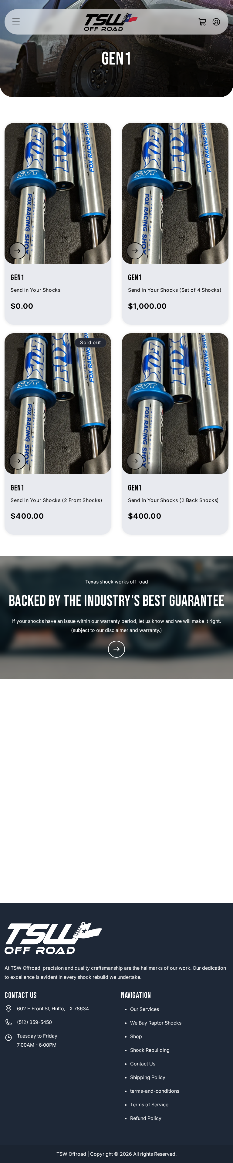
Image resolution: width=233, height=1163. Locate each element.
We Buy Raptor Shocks (155, 1023)
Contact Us (142, 1064)
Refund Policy (145, 1118)
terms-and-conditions (154, 1091)
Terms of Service (149, 1105)
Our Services (144, 1009)
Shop (136, 1036)
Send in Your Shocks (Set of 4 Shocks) (174, 290)
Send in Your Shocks (35, 290)
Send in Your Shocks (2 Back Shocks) (173, 500)
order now (17, 250)
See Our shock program (116, 649)
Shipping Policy (147, 1077)
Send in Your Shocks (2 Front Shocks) (57, 500)
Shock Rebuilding (150, 1050)
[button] (16, 21)
